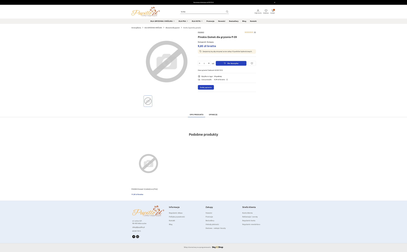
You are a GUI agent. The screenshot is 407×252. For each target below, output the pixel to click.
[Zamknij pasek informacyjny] (275, 2)
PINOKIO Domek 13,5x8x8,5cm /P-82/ (144, 189)
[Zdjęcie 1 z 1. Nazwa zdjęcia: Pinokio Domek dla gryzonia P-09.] (148, 101)
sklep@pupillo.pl (138, 227)
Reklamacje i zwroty (250, 217)
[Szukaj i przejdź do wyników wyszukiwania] (227, 11)
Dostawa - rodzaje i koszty (216, 228)
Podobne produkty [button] (203, 134)
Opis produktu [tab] (196, 114)
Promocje (209, 217)
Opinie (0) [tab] (213, 114)
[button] (250, 32)
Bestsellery (210, 220)
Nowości (209, 213)
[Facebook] (133, 236)
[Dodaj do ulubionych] (252, 63)
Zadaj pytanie (206, 87)
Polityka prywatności (177, 217)
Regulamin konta (248, 220)
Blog (170, 224)
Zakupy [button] (209, 207)
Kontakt (172, 220)
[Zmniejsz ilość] (199, 63)
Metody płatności (212, 224)
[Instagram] (137, 236)
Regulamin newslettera (251, 224)
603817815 (136, 231)
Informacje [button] (174, 207)
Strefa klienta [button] (249, 207)
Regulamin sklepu (176, 213)
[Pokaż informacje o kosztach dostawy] (227, 79)
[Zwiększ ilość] (208, 63)
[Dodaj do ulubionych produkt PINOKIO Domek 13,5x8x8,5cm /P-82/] (163, 143)
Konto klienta (247, 213)
